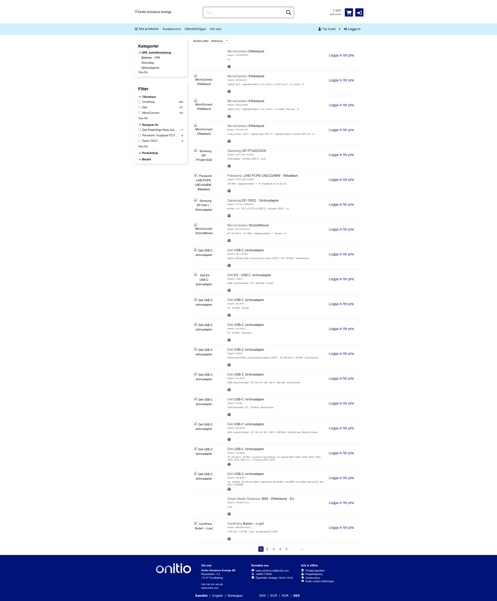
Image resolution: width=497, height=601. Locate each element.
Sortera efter (201, 41)
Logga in (354, 29)
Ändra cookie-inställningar (319, 581)
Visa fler (143, 72)
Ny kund (329, 29)
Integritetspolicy (314, 573)
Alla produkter (149, 29)
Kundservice (172, 29)
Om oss (215, 29)
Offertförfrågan (195, 29)
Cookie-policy (312, 577)
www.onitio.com (210, 587)
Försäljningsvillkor (315, 570)
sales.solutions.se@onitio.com (272, 570)
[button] (359, 12)
